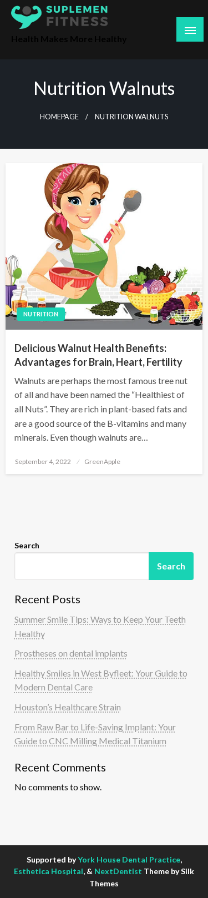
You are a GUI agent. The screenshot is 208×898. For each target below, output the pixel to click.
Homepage (59, 117)
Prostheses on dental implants (71, 653)
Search (26, 545)
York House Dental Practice (129, 859)
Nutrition (40, 313)
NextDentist (118, 871)
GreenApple (102, 461)
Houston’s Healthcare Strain (67, 707)
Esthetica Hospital (48, 871)
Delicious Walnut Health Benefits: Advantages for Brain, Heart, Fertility (98, 355)
